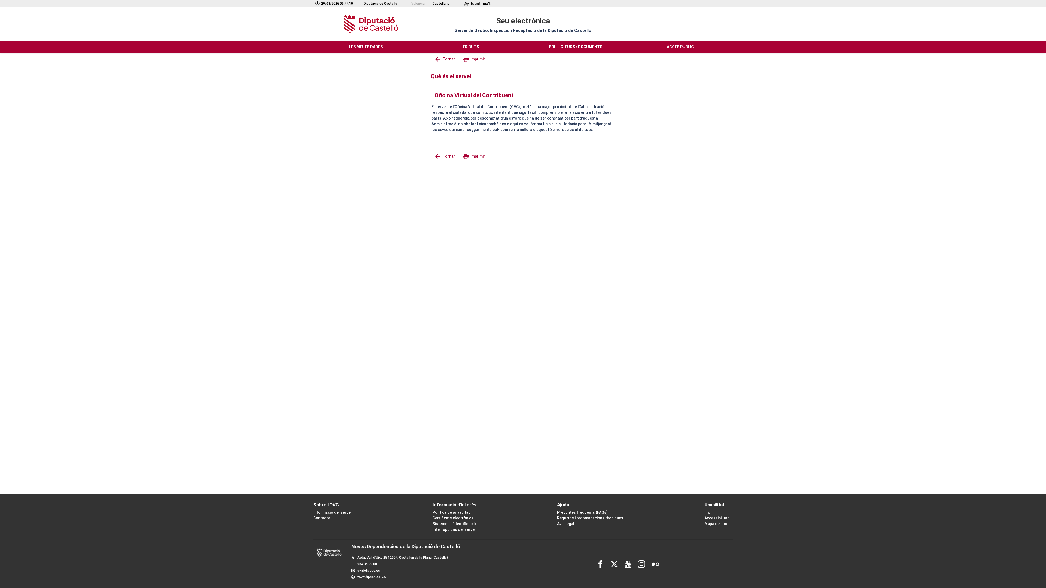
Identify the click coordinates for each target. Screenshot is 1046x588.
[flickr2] (655, 564)
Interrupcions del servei (454, 529)
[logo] (370, 24)
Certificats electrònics (453, 518)
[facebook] (600, 564)
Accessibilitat (716, 518)
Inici (707, 512)
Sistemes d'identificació (454, 524)
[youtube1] (628, 564)
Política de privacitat (451, 512)
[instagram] (641, 564)
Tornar (449, 59)
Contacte (321, 518)
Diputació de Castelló (380, 3)
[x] (614, 564)
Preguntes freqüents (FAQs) (582, 512)
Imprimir (477, 59)
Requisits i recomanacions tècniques (590, 518)
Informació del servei (332, 512)
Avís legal (565, 524)
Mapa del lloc (716, 524)
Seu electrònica (523, 20)
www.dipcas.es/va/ (372, 577)
